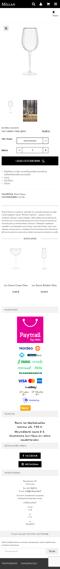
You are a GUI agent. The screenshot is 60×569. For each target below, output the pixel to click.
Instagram (31, 464)
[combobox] (32, 141)
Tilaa (52, 551)
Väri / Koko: (7, 139)
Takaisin (55, 15)
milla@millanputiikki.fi (33, 491)
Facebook (31, 455)
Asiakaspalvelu (29, 563)
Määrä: (5, 150)
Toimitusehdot (10, 563)
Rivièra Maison (10, 128)
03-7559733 (32, 488)
